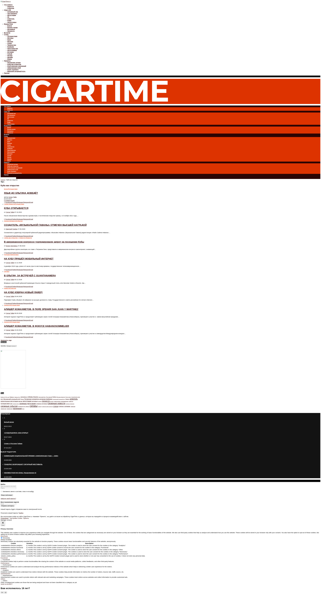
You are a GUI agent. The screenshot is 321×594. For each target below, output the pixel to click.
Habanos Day (17, 397)
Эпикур (67, 399)
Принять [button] (26, 518)
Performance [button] (5, 563)
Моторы (10, 38)
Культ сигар (68, 397)
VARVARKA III (24, 397)
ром (11, 403)
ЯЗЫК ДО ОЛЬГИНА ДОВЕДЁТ (21, 193)
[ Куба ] (6, 204)
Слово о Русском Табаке (13, 443)
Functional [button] (4, 558)
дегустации (27, 401)
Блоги (9, 26)
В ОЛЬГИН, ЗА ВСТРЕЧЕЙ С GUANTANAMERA (30, 275)
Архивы (3, 346)
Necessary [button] (4, 536)
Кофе (9, 20)
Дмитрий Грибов (11, 229)
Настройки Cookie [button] (16, 518)
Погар (22, 399)
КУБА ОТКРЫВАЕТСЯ (16, 208)
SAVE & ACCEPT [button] (6, 584)
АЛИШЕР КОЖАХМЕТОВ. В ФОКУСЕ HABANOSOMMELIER (36, 326)
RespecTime (8, 24)
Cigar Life (7, 10)
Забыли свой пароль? (8, 498)
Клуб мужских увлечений (16, 66)
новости (71, 401)
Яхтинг (10, 55)
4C (8, 17)
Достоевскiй (49, 397)
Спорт (9, 43)
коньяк (39, 401)
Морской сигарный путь (16, 71)
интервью (35, 401)
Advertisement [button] (5, 574)
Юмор (9, 59)
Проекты (7, 61)
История (10, 52)
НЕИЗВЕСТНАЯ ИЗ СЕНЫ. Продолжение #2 (20, 473)
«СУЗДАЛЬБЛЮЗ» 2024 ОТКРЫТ (16, 433)
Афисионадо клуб (14, 68)
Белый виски (9, 422)
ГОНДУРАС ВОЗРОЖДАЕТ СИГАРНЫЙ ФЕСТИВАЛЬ (23, 464)
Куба (54, 397)
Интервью (11, 29)
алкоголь (74, 399)
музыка (52, 401)
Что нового (8, 5)
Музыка (10, 41)
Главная (3, 180)
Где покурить (12, 13)
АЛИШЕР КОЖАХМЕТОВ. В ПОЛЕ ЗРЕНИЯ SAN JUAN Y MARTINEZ (41, 309)
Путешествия (12, 36)
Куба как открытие (14, 64)
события (40, 406)
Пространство (12, 48)
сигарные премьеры (70, 403)
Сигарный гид (12, 12)
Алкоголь (10, 19)
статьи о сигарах (64, 406)
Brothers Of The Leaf (5, 397)
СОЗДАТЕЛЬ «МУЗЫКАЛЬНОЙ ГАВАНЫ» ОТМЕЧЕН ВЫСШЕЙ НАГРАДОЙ (45, 225)
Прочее (6, 73)
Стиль (6, 34)
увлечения (17, 408)
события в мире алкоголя (47, 406)
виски (20, 401)
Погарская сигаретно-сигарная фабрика (38, 399)
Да (5, 592)
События (10, 8)
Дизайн (10, 57)
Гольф (9, 54)
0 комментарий (9, 200)
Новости (10, 6)
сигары (34, 406)
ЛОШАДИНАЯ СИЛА (75, 397)
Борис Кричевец (11, 246)
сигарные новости (56, 403)
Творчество (11, 45)
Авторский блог (42, 397)
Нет (2, 592)
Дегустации (11, 15)
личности (46, 401)
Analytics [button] (4, 568)
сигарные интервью (41, 403)
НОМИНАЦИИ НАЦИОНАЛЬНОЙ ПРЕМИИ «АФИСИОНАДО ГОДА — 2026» (31, 456)
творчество (9, 408)
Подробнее (5, 518)
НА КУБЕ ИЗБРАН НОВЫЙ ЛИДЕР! (23, 292)
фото (23, 408)
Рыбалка (10, 47)
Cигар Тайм (12, 197)
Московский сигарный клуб (11, 399)
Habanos (12, 397)
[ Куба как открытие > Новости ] (15, 238)
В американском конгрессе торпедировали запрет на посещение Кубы (44, 242)
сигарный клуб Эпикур (23, 406)
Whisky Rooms (33, 397)
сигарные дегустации (27, 403)
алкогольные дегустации (9, 401)
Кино (9, 40)
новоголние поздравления (61, 401)
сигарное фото (16, 403)
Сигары (16, 254)
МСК (2, 399)
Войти (21, 513)
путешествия (5, 403)
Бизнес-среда (12, 27)
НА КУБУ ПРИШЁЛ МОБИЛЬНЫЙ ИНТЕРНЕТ (29, 258)
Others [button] (3, 579)
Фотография (12, 50)
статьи (55, 406)
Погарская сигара (14, 62)
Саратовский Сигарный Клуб (59, 399)
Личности (11, 31)
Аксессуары (11, 22)
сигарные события (9, 406)
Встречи (7, 33)
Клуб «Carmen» (13, 69)
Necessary (6, 538)
